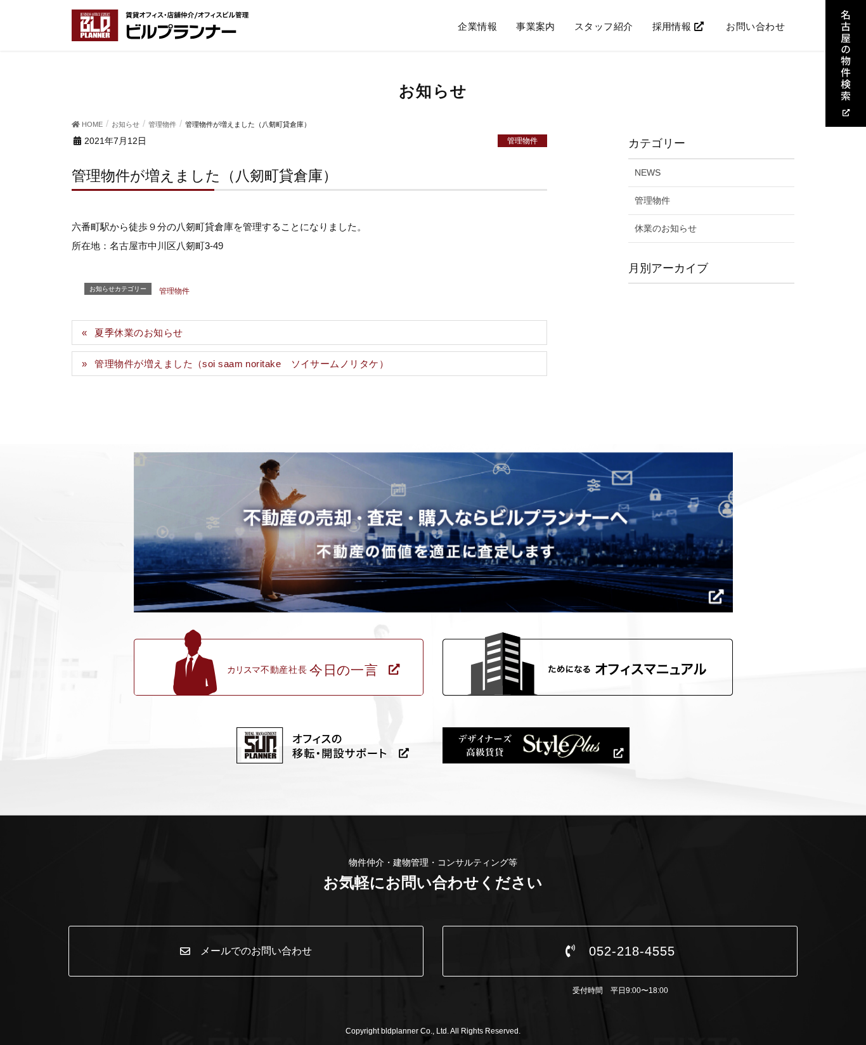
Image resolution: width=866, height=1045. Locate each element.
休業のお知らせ (666, 228)
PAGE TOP (848, 997)
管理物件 (522, 140)
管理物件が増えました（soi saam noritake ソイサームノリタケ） (241, 363)
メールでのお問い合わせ (251, 950)
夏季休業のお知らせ (138, 332)
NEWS (648, 172)
